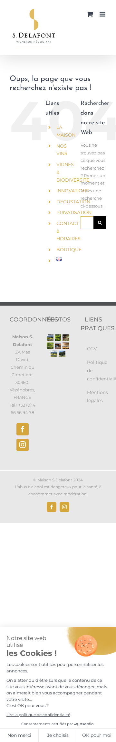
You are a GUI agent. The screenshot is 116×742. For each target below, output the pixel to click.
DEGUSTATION (73, 202)
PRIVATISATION (74, 212)
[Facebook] (22, 429)
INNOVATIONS (72, 191)
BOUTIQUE (69, 250)
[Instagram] (22, 445)
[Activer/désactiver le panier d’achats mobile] (90, 14)
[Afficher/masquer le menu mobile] (103, 14)
